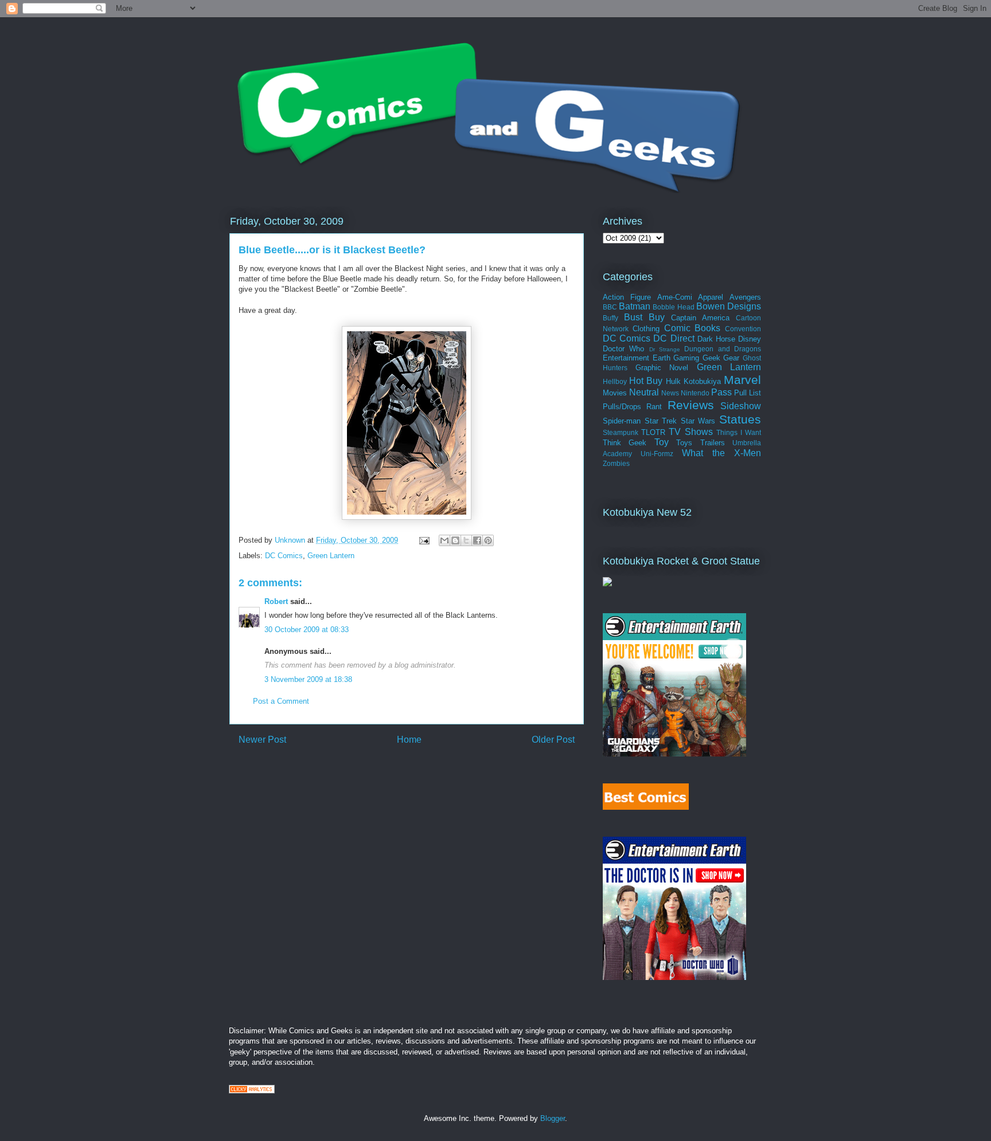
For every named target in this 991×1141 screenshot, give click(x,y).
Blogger (552, 1118)
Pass (721, 392)
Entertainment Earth (636, 358)
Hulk (673, 381)
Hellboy (615, 381)
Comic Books (692, 328)
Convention (743, 328)
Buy (657, 317)
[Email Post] (423, 540)
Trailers (712, 442)
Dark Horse (716, 339)
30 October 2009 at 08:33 (306, 629)
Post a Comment (281, 701)
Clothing (646, 328)
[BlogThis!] (455, 540)
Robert (276, 601)
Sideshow (740, 406)
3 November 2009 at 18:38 (308, 679)
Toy (661, 442)
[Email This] (444, 540)
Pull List (747, 393)
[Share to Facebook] (477, 540)
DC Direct (673, 338)
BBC (610, 307)
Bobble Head (673, 307)
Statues (740, 419)
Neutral (644, 392)
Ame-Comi (674, 297)
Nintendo (695, 393)
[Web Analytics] (252, 1091)
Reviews (691, 404)
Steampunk (620, 432)
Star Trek (661, 421)
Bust (633, 317)
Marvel (742, 379)
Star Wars (698, 421)
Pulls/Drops (622, 406)
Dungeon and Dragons (722, 348)
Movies (615, 393)
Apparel (710, 297)
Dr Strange (664, 349)
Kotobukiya (702, 381)
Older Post (553, 739)
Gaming (686, 358)
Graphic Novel (662, 367)
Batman (634, 306)
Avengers (745, 297)
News (670, 393)
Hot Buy (645, 381)
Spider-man (622, 421)
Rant (654, 406)
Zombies (616, 463)
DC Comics (284, 555)
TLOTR (653, 432)
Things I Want (738, 432)
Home (409, 739)
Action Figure (627, 297)
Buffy (610, 317)
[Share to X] (466, 540)
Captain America (700, 317)
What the (703, 453)
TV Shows (690, 432)
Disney (749, 339)
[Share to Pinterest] (488, 540)
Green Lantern (330, 555)
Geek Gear (721, 358)
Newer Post (262, 739)
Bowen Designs (728, 306)
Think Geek (624, 442)
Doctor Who (623, 348)
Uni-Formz (657, 453)
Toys (684, 442)
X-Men (747, 453)
